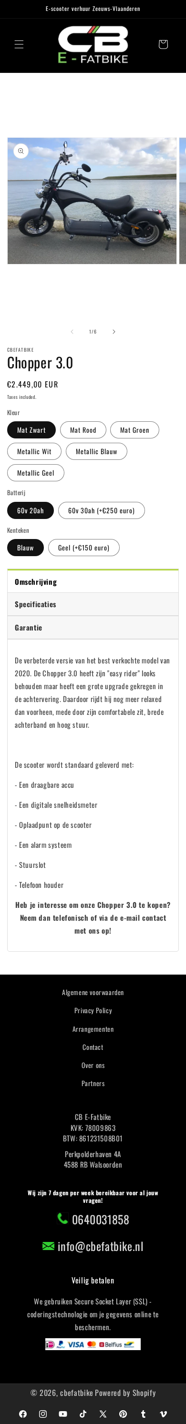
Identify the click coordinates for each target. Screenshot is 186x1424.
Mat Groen (134, 430)
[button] (19, 44)
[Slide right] (113, 331)
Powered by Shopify (125, 1392)
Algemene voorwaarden (93, 992)
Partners (93, 1083)
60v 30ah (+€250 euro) (101, 510)
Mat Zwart (31, 430)
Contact (93, 1047)
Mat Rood (83, 430)
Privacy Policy (93, 1010)
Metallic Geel (35, 473)
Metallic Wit (34, 451)
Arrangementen (93, 1029)
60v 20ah (30, 510)
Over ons (93, 1065)
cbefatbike (76, 1392)
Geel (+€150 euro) (84, 547)
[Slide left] (72, 331)
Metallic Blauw (96, 451)
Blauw (25, 547)
